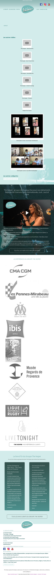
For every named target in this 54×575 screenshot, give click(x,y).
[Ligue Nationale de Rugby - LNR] (27, 411)
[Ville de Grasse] (27, 350)
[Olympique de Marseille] (27, 309)
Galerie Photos (7, 544)
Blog (38, 9)
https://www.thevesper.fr (13, 574)
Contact (6, 25)
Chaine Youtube (43, 9)
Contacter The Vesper (42, 574)
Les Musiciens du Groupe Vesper (10, 537)
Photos (18, 9)
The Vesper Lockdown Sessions (10, 179)
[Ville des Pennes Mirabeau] (27, 290)
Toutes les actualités (8, 564)
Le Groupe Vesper (7, 532)
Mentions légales (33, 574)
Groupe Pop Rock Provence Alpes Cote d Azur (14, 538)
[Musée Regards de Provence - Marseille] (27, 372)
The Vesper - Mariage (8, 534)
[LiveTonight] (27, 430)
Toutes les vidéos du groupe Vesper (27, 251)
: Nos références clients (27, 444)
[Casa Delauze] (27, 391)
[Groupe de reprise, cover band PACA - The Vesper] (27, 526)
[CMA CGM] (27, 270)
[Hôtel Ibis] (27, 329)
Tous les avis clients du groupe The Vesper (27, 517)
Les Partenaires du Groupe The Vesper (12, 535)
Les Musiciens (12, 9)
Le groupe (5, 9)
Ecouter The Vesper (8, 542)
